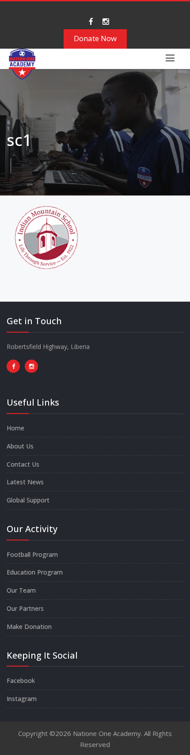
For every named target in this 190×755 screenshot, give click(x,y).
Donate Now (95, 38)
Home (15, 428)
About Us (20, 446)
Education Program (35, 572)
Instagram (22, 698)
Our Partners (25, 608)
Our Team (21, 590)
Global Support (28, 500)
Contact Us (23, 464)
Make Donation (29, 626)
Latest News (25, 482)
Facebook (21, 680)
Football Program (32, 554)
